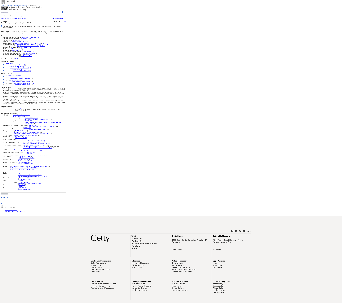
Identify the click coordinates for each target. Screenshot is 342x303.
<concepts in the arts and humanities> (19, 78)
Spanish (30, 53)
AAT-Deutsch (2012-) (21, 138)
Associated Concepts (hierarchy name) (18, 77)
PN (22, 50)
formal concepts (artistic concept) (21, 81)
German (16, 50)
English (25, 38)
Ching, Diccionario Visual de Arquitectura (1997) (41, 126)
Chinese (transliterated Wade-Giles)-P (30, 46)
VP (23, 139)
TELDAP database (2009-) (19, 116)
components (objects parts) (16, 66)
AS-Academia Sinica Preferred (21, 115)
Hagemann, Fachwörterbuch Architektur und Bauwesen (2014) (32, 133)
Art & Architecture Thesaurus (20, 5)
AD (20, 50)
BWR (29, 166)
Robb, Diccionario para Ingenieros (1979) (34, 129)
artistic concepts (14, 80)
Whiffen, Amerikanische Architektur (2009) (26, 135)
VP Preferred (36, 142)
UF (27, 38)
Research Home (5, 5)
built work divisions (17, 69)
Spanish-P (27, 51)
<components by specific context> (19, 68)
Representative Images (57, 18)
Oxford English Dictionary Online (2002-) (33, 140)
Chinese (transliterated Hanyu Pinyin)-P (28, 43)
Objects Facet (10, 63)
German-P (16, 49)
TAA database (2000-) (24, 189)
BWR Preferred (28, 142)
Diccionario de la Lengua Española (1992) (36, 119)
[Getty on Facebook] (232, 231)
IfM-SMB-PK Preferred (21, 131)
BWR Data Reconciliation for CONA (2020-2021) (36, 143)
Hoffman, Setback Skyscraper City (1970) (35, 145)
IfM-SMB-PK (18, 136)
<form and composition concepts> (22, 83)
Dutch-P (26, 47)
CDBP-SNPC (28, 121)
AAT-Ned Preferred (29, 152)
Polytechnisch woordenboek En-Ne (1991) (36, 155)
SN (21, 49)
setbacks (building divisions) (21, 71)
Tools (11, 5)
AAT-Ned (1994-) (28, 153)
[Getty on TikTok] (244, 231)
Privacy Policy (15, 211)
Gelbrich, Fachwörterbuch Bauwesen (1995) (26, 132)
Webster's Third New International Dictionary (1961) (37, 148)
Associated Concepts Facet (13, 75)
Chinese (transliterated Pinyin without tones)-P (30, 44)
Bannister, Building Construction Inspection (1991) (28, 150)
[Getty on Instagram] (240, 231)
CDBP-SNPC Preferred (31, 118)
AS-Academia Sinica (25, 156)
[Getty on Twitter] (236, 231)
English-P (32, 37)
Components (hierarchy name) (16, 65)
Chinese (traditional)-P (17, 41)
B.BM (16, 58)
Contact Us (22, 211)
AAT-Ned (13, 166)
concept (63, 21)
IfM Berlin (21, 186)
